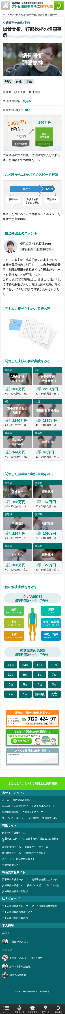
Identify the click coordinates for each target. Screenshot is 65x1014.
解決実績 (20, 14)
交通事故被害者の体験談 (15, 891)
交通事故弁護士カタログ (44, 879)
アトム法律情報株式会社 (44, 906)
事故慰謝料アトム (11, 847)
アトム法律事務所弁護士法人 (17, 912)
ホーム (5, 800)
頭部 (14, 611)
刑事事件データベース (36, 847)
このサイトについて (32, 812)
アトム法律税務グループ (15, 906)
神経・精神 (51, 635)
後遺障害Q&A (49, 818)
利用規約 (34, 818)
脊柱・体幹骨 (51, 623)
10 (11, 674)
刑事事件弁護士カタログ (15, 879)
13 (25, 665)
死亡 (54, 694)
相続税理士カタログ (35, 853)
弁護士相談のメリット (43, 806)
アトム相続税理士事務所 (15, 918)
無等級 (40, 694)
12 (40, 665)
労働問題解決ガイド (12, 864)
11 (54, 665)
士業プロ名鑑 (52, 885)
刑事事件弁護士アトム (14, 832)
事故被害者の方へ (22, 800)
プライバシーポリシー (14, 818)
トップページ (7, 14)
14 (11, 665)
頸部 (51, 611)
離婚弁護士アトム (11, 853)
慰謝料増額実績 (10, 812)
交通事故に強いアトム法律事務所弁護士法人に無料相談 (30, 839)
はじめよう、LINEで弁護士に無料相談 (33, 783)
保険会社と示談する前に (15, 806)
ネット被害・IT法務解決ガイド (18, 858)
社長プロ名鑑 (34, 885)
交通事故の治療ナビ (12, 885)
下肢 (14, 635)
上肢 (14, 623)
